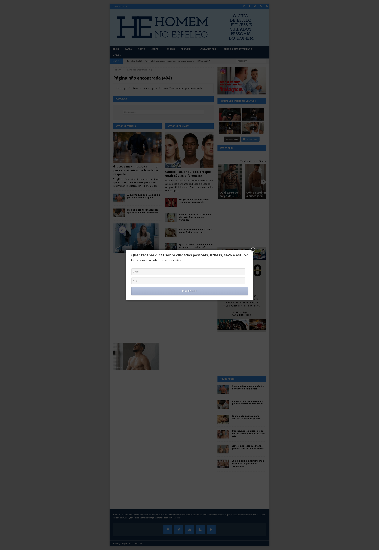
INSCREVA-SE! (189, 291)
